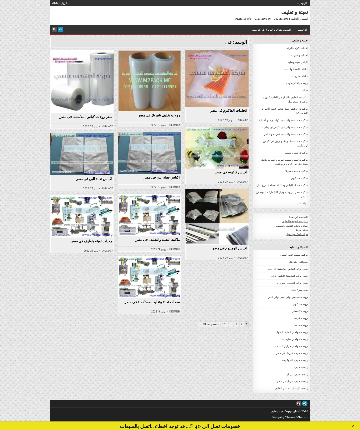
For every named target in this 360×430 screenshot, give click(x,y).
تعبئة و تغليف (294, 11)
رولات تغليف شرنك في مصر (292, 381)
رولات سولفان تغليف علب (293, 339)
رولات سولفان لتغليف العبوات (291, 332)
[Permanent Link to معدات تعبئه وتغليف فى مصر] (82, 216)
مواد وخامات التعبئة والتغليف (292, 225)
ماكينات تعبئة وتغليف (148, 204)
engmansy (107, 126)
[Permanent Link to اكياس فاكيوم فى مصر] (217, 148)
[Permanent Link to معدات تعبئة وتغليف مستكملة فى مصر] (149, 277)
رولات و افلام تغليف (297, 83)
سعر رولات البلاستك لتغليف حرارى (289, 275)
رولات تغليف (301, 367)
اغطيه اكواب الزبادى (296, 48)
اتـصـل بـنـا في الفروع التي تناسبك (271, 29)
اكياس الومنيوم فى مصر (229, 248)
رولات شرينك (300, 318)
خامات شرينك (147, 60)
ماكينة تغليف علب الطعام (294, 254)
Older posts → (209, 324)
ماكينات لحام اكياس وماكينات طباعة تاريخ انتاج (282, 185)
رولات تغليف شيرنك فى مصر (159, 115)
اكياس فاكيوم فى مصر (231, 172)
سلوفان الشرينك (298, 261)
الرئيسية (302, 3)
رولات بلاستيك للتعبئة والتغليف (291, 388)
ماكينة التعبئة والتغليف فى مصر (158, 239)
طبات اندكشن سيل (297, 234)
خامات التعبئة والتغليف (80, 60)
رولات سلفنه (301, 325)
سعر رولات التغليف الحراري (292, 282)
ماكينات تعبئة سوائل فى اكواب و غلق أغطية (283, 120)
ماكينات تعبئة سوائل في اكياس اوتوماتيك (285, 127)
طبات (304, 90)
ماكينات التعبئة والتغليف (295, 221)
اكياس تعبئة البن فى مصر (162, 177)
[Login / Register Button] (60, 29)
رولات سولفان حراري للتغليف (291, 346)
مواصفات (302, 203)
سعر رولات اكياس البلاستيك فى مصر (86, 116)
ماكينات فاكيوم (299, 178)
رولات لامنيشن (299, 310)
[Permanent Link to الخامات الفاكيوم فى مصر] (217, 78)
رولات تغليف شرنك (297, 374)
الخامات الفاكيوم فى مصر (228, 110)
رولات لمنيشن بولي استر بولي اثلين (288, 297)
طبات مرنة (302, 229)
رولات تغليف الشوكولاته (294, 360)
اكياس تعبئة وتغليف (215, 137)
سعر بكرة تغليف (299, 289)
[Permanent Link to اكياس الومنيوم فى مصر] (217, 216)
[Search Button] (54, 29)
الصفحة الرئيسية (298, 217)
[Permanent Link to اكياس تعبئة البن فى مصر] (149, 153)
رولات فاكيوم (300, 304)
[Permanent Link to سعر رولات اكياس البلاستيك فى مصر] (82, 81)
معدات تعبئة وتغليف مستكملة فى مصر (152, 301)
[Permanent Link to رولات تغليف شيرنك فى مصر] (149, 81)
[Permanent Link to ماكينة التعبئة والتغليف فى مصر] (149, 215)
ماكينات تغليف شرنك (296, 170)
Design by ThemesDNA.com (290, 417)
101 (224, 324)
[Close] (353, 425)
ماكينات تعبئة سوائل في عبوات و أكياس (286, 134)
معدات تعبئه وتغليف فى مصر (91, 241)
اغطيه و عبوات (299, 55)
